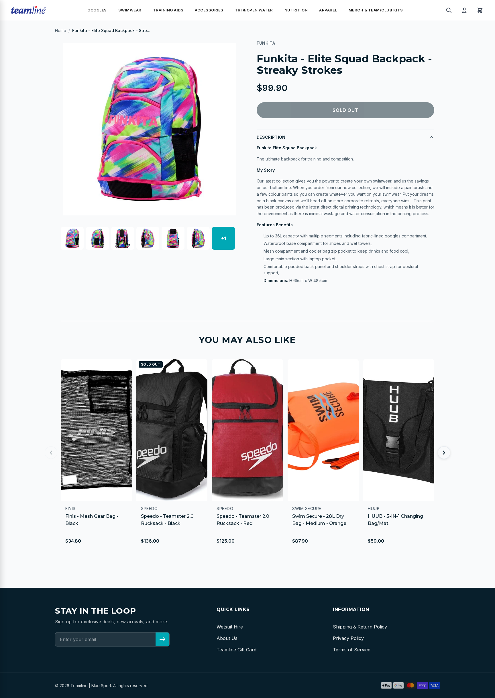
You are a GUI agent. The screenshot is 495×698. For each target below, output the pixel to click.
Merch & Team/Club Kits (376, 10)
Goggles (97, 10)
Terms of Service (351, 650)
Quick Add (83, 494)
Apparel (328, 10)
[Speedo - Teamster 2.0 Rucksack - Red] (247, 430)
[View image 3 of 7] (122, 238)
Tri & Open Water (254, 10)
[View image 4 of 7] (147, 238)
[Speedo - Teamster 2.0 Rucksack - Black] (171, 430)
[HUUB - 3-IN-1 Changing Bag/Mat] (398, 430)
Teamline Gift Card (236, 650)
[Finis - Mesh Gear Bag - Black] (96, 430)
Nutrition (296, 10)
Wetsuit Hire (230, 627)
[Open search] (449, 10)
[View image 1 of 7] (72, 238)
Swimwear (130, 10)
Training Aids (168, 10)
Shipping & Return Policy (360, 627)
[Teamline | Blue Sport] (28, 10)
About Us (227, 638)
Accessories (209, 10)
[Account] (464, 10)
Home (60, 30)
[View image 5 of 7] (173, 238)
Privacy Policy (348, 638)
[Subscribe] (162, 639)
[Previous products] (51, 452)
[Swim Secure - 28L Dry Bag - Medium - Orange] (323, 430)
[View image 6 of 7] (198, 238)
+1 (223, 238)
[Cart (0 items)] (480, 10)
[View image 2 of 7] (97, 238)
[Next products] (444, 452)
